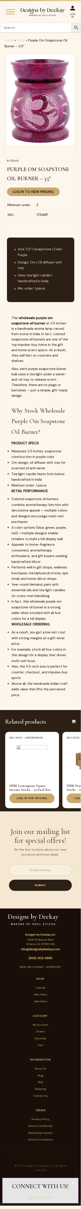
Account (40, 1015)
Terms (40, 1110)
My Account (40, 1025)
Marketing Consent (40, 1133)
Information (40, 1059)
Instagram (43, 1197)
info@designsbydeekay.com (40, 949)
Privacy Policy (40, 1119)
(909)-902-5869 (40, 958)
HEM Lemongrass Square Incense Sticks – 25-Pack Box (30, 787)
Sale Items (40, 1001)
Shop (21, 40)
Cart (40, 1045)
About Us (40, 1068)
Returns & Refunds (40, 1126)
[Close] (73, 1183)
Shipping (40, 1089)
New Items (40, 994)
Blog (40, 1075)
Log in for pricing (32, 798)
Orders (40, 1031)
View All (40, 988)
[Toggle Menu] (10, 12)
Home (9, 40)
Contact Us (40, 1096)
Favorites (40, 1038)
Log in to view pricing (33, 192)
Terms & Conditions (40, 1139)
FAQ (40, 1082)
